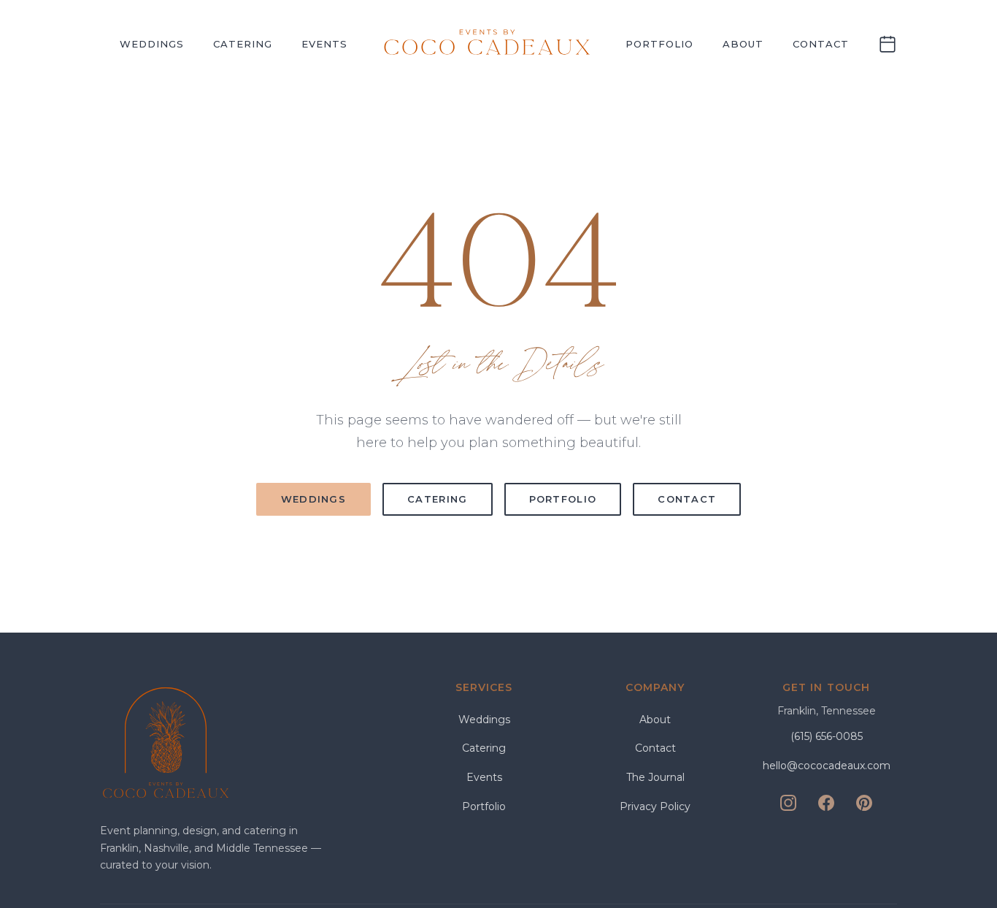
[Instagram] (788, 803)
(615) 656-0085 (826, 736)
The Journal (655, 777)
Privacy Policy (655, 806)
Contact (821, 44)
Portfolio (659, 44)
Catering (242, 44)
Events (324, 44)
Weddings (152, 44)
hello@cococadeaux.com (826, 765)
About (743, 44)
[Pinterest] (864, 803)
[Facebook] (826, 803)
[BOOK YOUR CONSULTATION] (887, 44)
